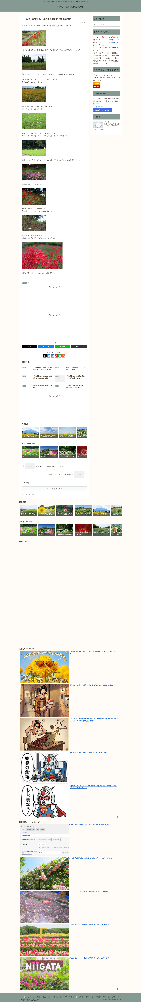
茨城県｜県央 (80, 997)
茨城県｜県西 (63, 997)
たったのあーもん (30, 997)
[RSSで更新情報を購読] (63, 356)
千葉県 (25, 283)
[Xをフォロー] (45, 356)
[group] (31, 432)
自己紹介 (38, 997)
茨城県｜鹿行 (72, 997)
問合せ (44, 997)
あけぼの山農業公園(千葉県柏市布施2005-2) (36, 26)
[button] (79, 346)
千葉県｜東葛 (89, 997)
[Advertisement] (54, 299)
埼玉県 (113, 997)
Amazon (96, 83)
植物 (49, 997)
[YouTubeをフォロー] (56, 356)
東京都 (118, 997)
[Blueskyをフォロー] (48, 356)
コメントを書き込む (54, 489)
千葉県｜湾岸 (106, 997)
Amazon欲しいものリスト (102, 110)
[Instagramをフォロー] (52, 356)
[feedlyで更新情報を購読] (60, 356)
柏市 (30, 283)
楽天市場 (96, 86)
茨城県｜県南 (55, 997)
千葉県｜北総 (97, 997)
